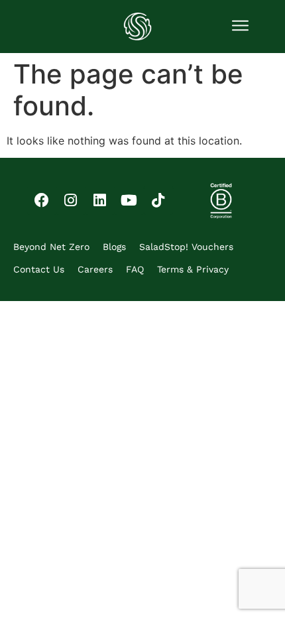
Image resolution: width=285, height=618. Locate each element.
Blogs (114, 246)
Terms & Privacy (193, 269)
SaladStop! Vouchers (186, 246)
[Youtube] (129, 200)
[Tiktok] (158, 200)
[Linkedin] (100, 200)
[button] (240, 26)
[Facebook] (41, 200)
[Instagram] (71, 200)
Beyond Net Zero (51, 246)
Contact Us (38, 269)
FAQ (135, 269)
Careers (95, 269)
